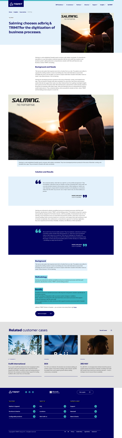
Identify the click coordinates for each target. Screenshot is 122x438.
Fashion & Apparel (14, 406)
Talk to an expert (42, 313)
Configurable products (15, 416)
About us (86, 5)
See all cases (103, 330)
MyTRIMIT (110, 5)
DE (68, 431)
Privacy (72, 431)
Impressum (94, 431)
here (75, 307)
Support (94, 5)
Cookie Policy (79, 431)
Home (10, 12)
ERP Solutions (59, 5)
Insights (102, 5)
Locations (42, 411)
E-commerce (69, 5)
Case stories (23, 12)
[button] (64, 4)
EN (65, 431)
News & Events (74, 416)
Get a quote (82, 392)
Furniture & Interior (14, 411)
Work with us (43, 416)
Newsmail (73, 411)
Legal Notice (87, 431)
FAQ (41, 406)
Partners (78, 5)
